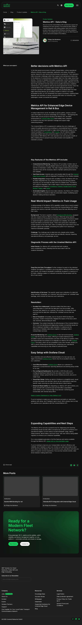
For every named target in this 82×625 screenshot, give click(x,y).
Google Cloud (67, 186)
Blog (11, 12)
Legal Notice (60, 594)
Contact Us (24, 544)
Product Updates (22, 12)
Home (5, 12)
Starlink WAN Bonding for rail (13, 501)
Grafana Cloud (47, 359)
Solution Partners (7, 604)
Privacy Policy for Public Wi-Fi (64, 600)
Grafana (59, 186)
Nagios (40, 188)
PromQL (57, 132)
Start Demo (69, 5)
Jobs (3, 594)
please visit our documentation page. (58, 441)
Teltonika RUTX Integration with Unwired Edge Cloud (59, 501)
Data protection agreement (65, 596)
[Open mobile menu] (77, 5)
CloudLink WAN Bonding (64, 215)
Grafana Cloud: (52, 335)
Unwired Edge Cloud (47, 118)
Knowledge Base (40, 594)
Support (4, 607)
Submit (29, 579)
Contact (4, 599)
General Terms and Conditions (62, 604)
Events (4, 601)
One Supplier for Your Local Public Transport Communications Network (16, 610)
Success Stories (40, 596)
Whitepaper (38, 599)
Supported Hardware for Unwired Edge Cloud (42, 605)
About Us (4, 596)
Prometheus (47, 132)
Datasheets (38, 601)
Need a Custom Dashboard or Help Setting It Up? (46, 395)
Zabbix (48, 188)
